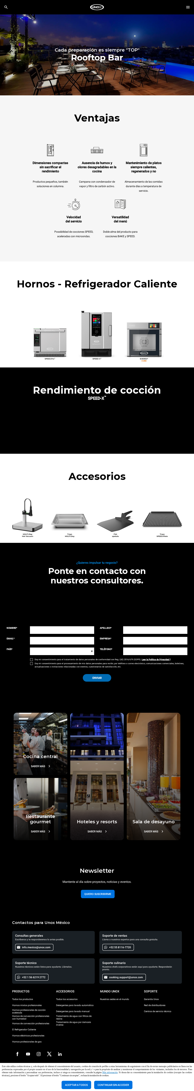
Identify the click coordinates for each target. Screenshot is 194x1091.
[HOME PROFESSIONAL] (97, 7)
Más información (110, 1072)
